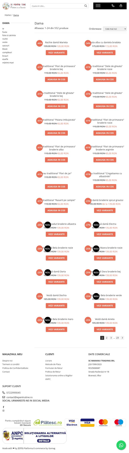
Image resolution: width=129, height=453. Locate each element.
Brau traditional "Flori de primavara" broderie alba (56, 148)
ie (3, 28)
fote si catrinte (9, 35)
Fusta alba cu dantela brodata (105, 42)
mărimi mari (8, 62)
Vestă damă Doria (56, 271)
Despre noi (7, 360)
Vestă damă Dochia (56, 295)
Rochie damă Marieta (56, 42)
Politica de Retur (53, 371)
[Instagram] (3, 410)
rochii (5, 38)
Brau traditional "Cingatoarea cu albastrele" (105, 175)
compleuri (7, 52)
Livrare (48, 360)
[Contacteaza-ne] (113, 6)
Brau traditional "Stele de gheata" (105, 92)
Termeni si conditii (10, 364)
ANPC (48, 379)
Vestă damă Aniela (105, 319)
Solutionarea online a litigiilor (58, 375)
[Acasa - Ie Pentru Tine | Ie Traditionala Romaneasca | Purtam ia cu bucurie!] (13, 6)
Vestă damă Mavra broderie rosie (104, 247)
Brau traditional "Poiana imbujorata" (56, 119)
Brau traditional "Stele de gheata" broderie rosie (105, 68)
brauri (5, 55)
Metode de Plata (53, 364)
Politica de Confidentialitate (15, 368)
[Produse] (98, 6)
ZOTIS (20, 448)
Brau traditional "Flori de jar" (56, 173)
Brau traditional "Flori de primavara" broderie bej (56, 68)
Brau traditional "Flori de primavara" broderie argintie (105, 148)
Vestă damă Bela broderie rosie (56, 247)
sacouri (5, 45)
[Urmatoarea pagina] (122, 338)
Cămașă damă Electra (104, 223)
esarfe (5, 59)
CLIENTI (49, 354)
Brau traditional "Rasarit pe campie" (56, 200)
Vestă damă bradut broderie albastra (56, 223)
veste (4, 42)
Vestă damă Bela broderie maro (56, 319)
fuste (4, 32)
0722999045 (13, 392)
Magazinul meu (12, 354)
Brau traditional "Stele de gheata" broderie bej (56, 94)
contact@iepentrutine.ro (19, 397)
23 (117, 337)
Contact (6, 371)
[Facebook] (3, 407)
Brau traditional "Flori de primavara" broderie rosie (105, 121)
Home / (9, 15)
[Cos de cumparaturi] (121, 6)
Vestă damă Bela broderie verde (105, 295)
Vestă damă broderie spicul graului (104, 200)
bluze (4, 48)
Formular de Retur (53, 368)
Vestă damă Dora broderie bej (105, 271)
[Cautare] (86, 6)
